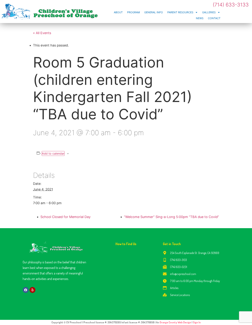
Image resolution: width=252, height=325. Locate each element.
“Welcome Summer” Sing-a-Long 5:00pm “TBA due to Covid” (171, 217)
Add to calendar (53, 153)
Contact (214, 18)
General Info (153, 12)
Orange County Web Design (176, 322)
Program (133, 12)
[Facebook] (26, 290)
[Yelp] (32, 290)
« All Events (42, 33)
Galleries (209, 12)
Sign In (197, 322)
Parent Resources (180, 12)
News (199, 18)
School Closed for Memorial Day (65, 217)
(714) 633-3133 (231, 5)
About (118, 12)
